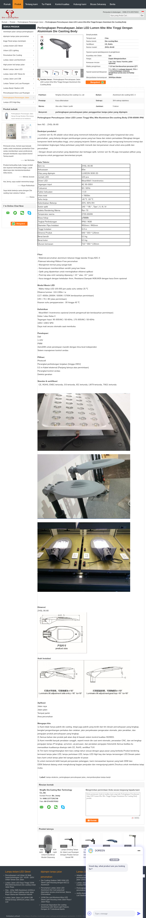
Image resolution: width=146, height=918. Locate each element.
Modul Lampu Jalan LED (13, 69)
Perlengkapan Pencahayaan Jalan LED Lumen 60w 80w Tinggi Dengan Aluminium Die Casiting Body (60, 82)
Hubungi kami (79, 4)
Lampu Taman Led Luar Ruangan (16, 83)
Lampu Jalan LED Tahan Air (14, 74)
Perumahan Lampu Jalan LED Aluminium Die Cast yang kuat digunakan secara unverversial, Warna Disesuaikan (56, 891)
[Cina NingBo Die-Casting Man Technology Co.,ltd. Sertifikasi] (11, 131)
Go (142, 15)
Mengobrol (95, 82)
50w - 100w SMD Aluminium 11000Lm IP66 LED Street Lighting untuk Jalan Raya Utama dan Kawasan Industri (20, 892)
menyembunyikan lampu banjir (99, 777)
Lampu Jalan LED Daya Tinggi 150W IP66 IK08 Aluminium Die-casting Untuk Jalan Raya (20, 885)
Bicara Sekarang (98, 4)
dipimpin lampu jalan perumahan (16, 36)
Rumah (7, 4)
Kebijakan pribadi (13, 916)
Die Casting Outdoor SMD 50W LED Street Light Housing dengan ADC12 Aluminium (55, 882)
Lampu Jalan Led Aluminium (14, 60)
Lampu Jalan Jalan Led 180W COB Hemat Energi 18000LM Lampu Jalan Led (19, 900)
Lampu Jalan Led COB (12, 79)
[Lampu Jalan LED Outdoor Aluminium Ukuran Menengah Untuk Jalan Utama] (91, 841)
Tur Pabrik (46, 4)
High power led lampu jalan (14, 65)
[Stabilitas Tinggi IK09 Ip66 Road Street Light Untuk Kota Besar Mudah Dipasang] (48, 844)
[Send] (139, 913)
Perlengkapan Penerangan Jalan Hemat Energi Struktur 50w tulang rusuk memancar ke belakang (22, 116)
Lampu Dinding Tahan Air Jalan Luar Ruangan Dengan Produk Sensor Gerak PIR (69, 853)
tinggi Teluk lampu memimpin (14, 41)
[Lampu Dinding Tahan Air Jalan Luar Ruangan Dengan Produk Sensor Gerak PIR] (69, 841)
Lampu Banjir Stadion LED (13, 88)
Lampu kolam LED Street (13, 46)
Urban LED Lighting (11, 51)
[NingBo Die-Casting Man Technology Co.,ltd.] (10, 14)
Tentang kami (31, 4)
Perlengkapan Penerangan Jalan (30, 22)
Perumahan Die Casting (12, 55)
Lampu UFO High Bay (11, 102)
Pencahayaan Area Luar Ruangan (16, 93)
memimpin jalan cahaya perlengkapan (18, 32)
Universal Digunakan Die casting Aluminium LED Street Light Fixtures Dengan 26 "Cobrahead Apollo (55, 907)
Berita (112, 4)
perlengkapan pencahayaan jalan (72, 777)
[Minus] (139, 850)
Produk (18, 4)
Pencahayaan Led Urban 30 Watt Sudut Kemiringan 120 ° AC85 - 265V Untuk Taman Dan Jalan (19, 877)
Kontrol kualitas (62, 4)
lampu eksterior (52, 777)
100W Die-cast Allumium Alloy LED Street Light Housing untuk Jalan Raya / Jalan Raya (56, 899)
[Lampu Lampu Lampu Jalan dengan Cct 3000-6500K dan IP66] (134, 841)
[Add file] (90, 913)
